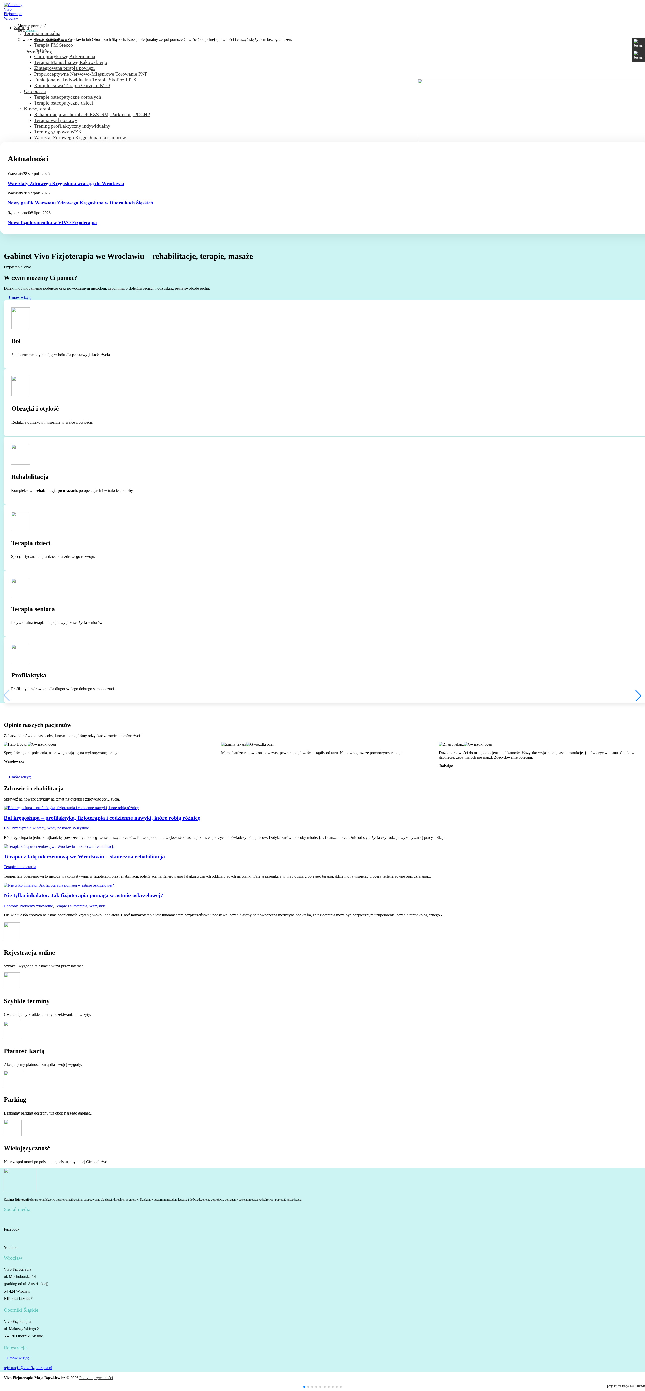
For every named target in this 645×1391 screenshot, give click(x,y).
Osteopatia (35, 91)
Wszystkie (81, 828)
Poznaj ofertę (38, 51)
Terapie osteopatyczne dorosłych (67, 97)
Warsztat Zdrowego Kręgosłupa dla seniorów (80, 137)
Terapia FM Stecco (53, 45)
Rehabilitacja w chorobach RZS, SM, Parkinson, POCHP (92, 114)
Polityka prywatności (96, 1378)
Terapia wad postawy (55, 120)
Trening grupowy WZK (58, 131)
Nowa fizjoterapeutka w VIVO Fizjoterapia (52, 222)
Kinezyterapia (38, 108)
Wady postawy (59, 828)
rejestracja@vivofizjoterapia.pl (28, 1368)
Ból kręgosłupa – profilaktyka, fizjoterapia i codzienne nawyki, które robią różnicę (102, 818)
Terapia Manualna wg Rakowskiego (70, 62)
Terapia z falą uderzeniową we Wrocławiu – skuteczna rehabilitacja (84, 856)
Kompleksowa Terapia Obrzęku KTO (72, 85)
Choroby (11, 906)
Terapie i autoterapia (20, 867)
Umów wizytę (20, 297)
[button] (304, 1387)
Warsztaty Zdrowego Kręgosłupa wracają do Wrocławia (66, 183)
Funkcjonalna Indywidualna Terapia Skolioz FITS (85, 79)
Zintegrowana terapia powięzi (64, 68)
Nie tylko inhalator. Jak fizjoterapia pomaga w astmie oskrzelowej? (83, 895)
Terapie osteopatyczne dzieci (63, 103)
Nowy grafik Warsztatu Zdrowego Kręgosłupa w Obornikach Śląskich (80, 202)
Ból (7, 828)
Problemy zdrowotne (36, 906)
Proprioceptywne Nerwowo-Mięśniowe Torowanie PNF (90, 74)
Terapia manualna (42, 33)
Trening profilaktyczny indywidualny (72, 126)
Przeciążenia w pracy (28, 828)
